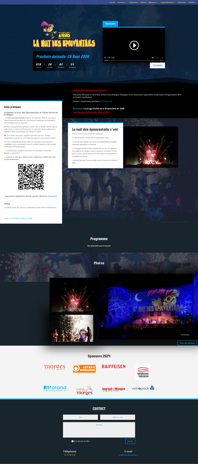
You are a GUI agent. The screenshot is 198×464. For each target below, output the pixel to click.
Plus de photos (187, 343)
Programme (133, 2)
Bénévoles (182, 2)
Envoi (130, 441)
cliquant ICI (52, 196)
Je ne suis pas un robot (81, 441)
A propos (121, 2)
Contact (192, 2)
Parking (7, 204)
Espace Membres (167, 2)
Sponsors (152, 2)
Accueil (112, 2)
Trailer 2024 (110, 24)
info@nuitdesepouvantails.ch (128, 455)
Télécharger (157, 65)
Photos (143, 2)
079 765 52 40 (106, 101)
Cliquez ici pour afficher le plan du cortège (18, 218)
